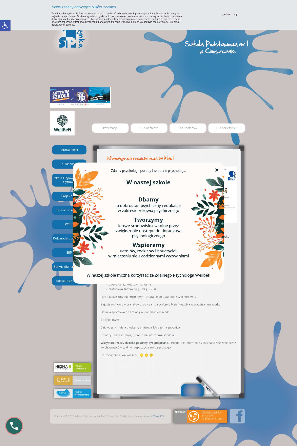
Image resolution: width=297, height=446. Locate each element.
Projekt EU (69, 196)
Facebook (237, 416)
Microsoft (200, 416)
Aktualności (69, 149)
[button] (5, 25)
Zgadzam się (228, 14)
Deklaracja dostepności (69, 238)
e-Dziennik (69, 164)
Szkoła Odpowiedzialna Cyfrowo (69, 180)
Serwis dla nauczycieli (69, 266)
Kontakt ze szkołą (69, 280)
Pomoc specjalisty (69, 210)
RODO (69, 224)
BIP (69, 252)
